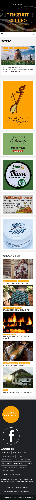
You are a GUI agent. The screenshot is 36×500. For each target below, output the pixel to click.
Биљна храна (6, 452)
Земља (25, 48)
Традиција (23, 467)
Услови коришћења (18, 4)
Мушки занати (6, 463)
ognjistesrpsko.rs (27, 479)
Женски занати (9, 307)
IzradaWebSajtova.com (26, 481)
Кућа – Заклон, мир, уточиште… (17, 392)
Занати (18, 307)
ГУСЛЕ (3, 1)
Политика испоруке (28, 1)
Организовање (23, 281)
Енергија (18, 48)
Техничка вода (24, 363)
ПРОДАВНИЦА (10, 1)
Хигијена (5, 470)
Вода (11, 48)
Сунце (6, 50)
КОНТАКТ (18, 1)
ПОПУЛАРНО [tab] (9, 256)
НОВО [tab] (17, 256)
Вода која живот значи (14, 365)
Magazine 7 (21, 497)
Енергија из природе (12, 67)
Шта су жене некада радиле (16, 310)
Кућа (5, 390)
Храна (12, 470)
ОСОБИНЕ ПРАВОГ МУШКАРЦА (15, 283)
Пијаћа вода (13, 363)
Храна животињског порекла (11, 474)
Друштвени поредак (10, 281)
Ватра (5, 48)
